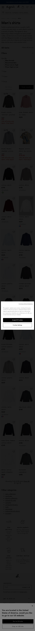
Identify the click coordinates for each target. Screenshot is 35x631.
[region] (17, 315)
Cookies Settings (17, 325)
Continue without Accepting (26, 304)
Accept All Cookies (17, 320)
